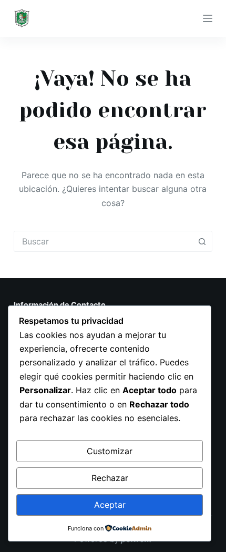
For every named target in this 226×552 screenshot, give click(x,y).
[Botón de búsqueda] (202, 241)
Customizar (109, 451)
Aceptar (110, 504)
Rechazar (109, 478)
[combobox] (103, 241)
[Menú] (207, 18)
